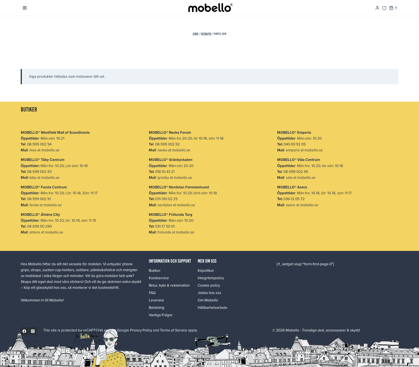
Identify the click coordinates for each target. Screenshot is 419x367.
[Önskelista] (384, 8)
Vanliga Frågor (161, 315)
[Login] (377, 7)
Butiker (155, 270)
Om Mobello (208, 300)
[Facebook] (24, 331)
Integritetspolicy (211, 278)
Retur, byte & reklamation (169, 285)
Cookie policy (209, 285)
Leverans (156, 300)
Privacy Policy (141, 330)
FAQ (152, 292)
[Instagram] (33, 331)
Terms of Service (173, 330)
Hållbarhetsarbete (212, 307)
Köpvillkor (206, 270)
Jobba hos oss (209, 292)
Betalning (156, 307)
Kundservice (159, 278)
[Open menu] (25, 8)
